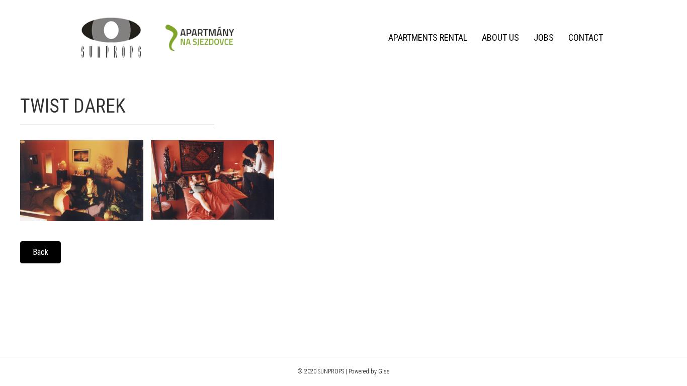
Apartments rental (427, 37)
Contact (585, 37)
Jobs (544, 37)
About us (500, 37)
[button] (40, 252)
